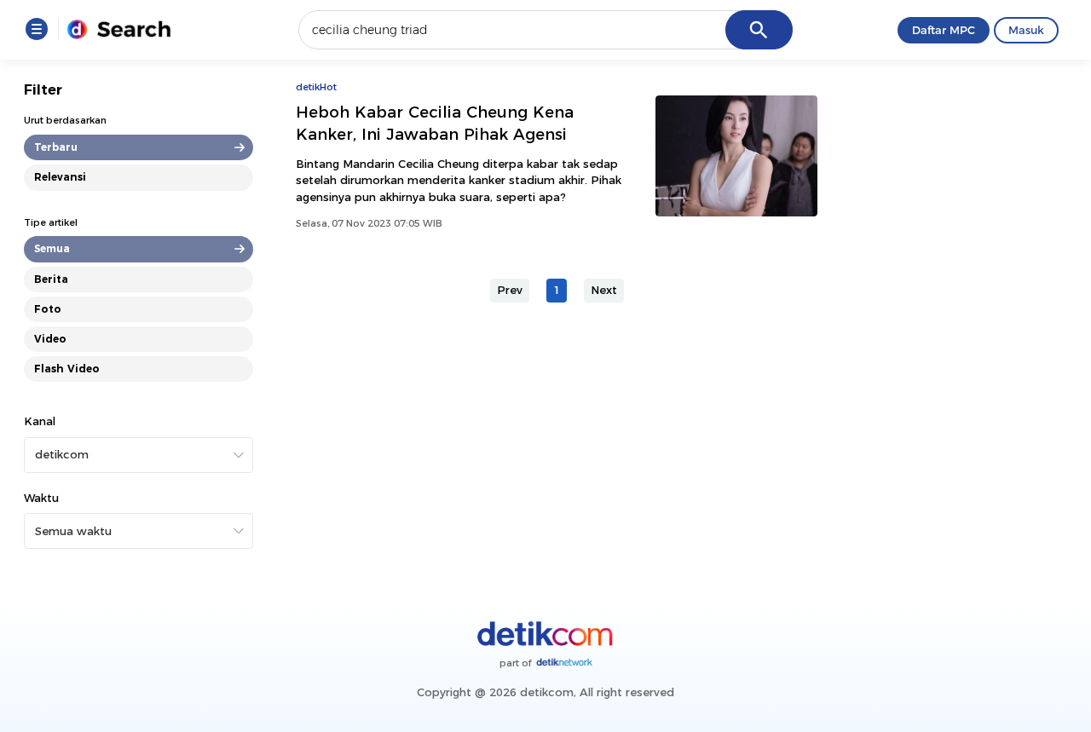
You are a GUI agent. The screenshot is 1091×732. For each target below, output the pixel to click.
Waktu (41, 497)
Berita (51, 279)
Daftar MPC (943, 30)
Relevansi (60, 176)
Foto (47, 309)
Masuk (1026, 30)
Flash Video (67, 368)
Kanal (39, 421)
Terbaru (56, 147)
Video (50, 338)
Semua (52, 248)
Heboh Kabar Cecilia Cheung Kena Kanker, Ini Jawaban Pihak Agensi (435, 123)
